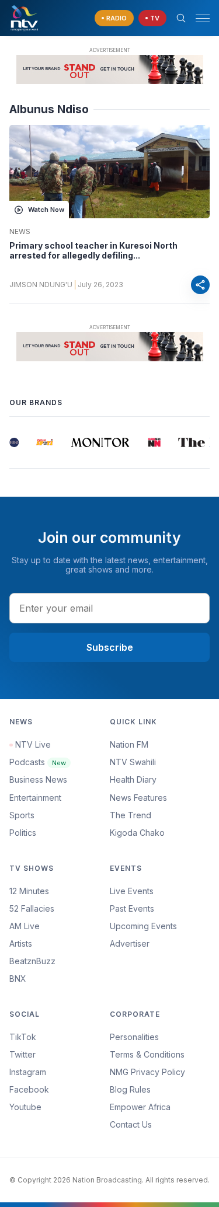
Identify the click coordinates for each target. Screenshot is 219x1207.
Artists (20, 943)
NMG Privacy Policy (147, 1072)
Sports (21, 815)
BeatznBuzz (32, 961)
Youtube (25, 1107)
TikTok (22, 1037)
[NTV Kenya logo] (24, 18)
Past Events (132, 908)
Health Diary (133, 779)
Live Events (132, 891)
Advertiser (130, 943)
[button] (198, 18)
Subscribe (109, 647)
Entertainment (35, 798)
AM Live (24, 926)
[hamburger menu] (203, 18)
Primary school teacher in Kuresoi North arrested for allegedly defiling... (93, 250)
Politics (22, 833)
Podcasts (37, 762)
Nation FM (129, 744)
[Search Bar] (181, 18)
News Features (138, 798)
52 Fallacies (31, 908)
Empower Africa (140, 1107)
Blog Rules (130, 1089)
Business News (38, 779)
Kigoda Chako (137, 833)
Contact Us (131, 1124)
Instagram (27, 1072)
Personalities (134, 1037)
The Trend (130, 815)
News (19, 232)
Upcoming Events (143, 926)
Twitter (22, 1054)
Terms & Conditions (147, 1054)
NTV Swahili (133, 762)
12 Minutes (29, 891)
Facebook (29, 1089)
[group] (11, 442)
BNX (17, 978)
